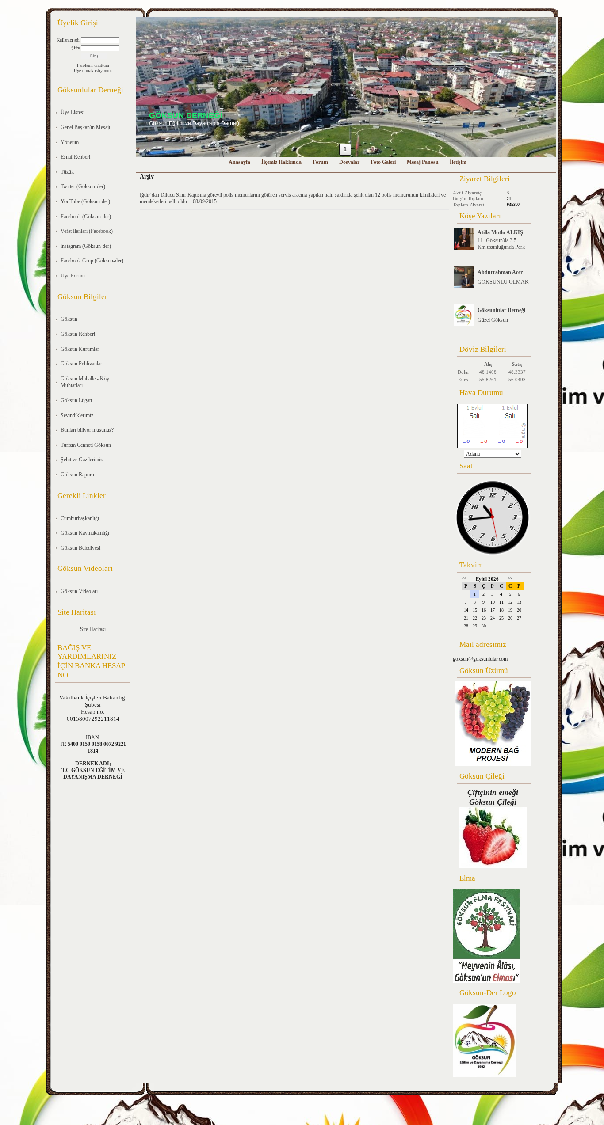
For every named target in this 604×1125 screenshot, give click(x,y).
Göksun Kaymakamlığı (85, 533)
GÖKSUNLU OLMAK (503, 282)
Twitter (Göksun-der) (83, 186)
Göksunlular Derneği (501, 310)
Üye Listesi (72, 112)
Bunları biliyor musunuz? (87, 430)
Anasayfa (239, 162)
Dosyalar (349, 162)
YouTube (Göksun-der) (85, 201)
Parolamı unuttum (93, 65)
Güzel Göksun (493, 320)
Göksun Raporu (77, 474)
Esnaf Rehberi (75, 157)
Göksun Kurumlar (80, 349)
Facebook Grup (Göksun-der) (92, 261)
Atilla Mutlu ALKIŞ (500, 232)
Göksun (69, 319)
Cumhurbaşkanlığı (80, 518)
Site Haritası (93, 629)
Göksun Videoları (79, 591)
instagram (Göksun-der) (86, 246)
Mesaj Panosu (423, 162)
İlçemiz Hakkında (281, 162)
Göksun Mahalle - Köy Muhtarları (85, 382)
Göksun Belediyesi (80, 548)
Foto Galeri (383, 162)
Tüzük (67, 172)
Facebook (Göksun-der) (86, 216)
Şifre (75, 48)
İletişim (458, 162)
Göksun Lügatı (76, 400)
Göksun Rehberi (78, 334)
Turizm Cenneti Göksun (86, 445)
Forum (320, 162)
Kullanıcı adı (68, 40)
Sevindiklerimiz (77, 415)
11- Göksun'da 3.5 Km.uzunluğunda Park (501, 243)
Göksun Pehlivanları (82, 364)
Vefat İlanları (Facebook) (87, 231)
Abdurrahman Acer (500, 272)
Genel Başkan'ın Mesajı (85, 127)
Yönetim (70, 142)
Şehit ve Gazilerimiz (82, 459)
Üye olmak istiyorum (93, 70)
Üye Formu (73, 276)
